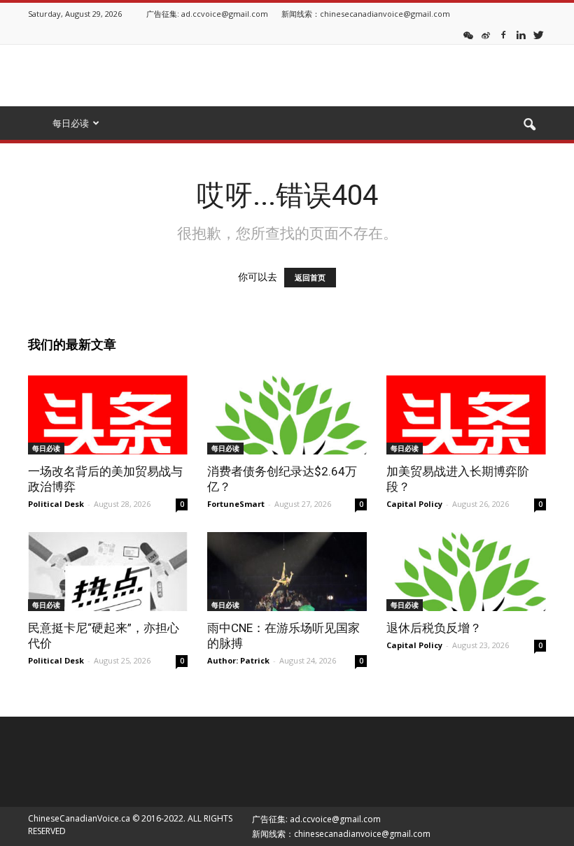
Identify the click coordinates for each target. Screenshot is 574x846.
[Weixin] (468, 34)
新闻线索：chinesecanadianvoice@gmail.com (365, 13)
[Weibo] (485, 34)
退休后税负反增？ (434, 628)
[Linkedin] (520, 34)
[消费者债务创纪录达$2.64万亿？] (287, 414)
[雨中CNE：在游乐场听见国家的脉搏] (287, 571)
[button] (529, 125)
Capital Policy (414, 504)
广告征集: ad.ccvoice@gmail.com (207, 13)
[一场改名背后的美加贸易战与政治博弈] (108, 414)
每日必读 (46, 448)
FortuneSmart (236, 504)
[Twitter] (538, 34)
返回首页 (310, 277)
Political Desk (56, 504)
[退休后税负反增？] (466, 571)
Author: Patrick (238, 660)
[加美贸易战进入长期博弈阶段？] (466, 414)
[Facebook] (503, 34)
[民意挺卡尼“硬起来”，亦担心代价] (108, 571)
